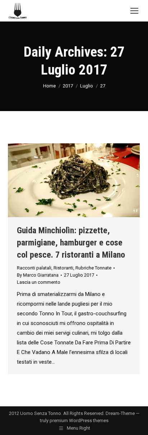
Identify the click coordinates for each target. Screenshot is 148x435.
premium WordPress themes (79, 420)
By (38, 275)
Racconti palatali (34, 268)
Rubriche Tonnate (93, 268)
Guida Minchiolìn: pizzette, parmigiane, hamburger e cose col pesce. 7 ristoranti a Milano (71, 242)
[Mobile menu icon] (134, 11)
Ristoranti (63, 268)
